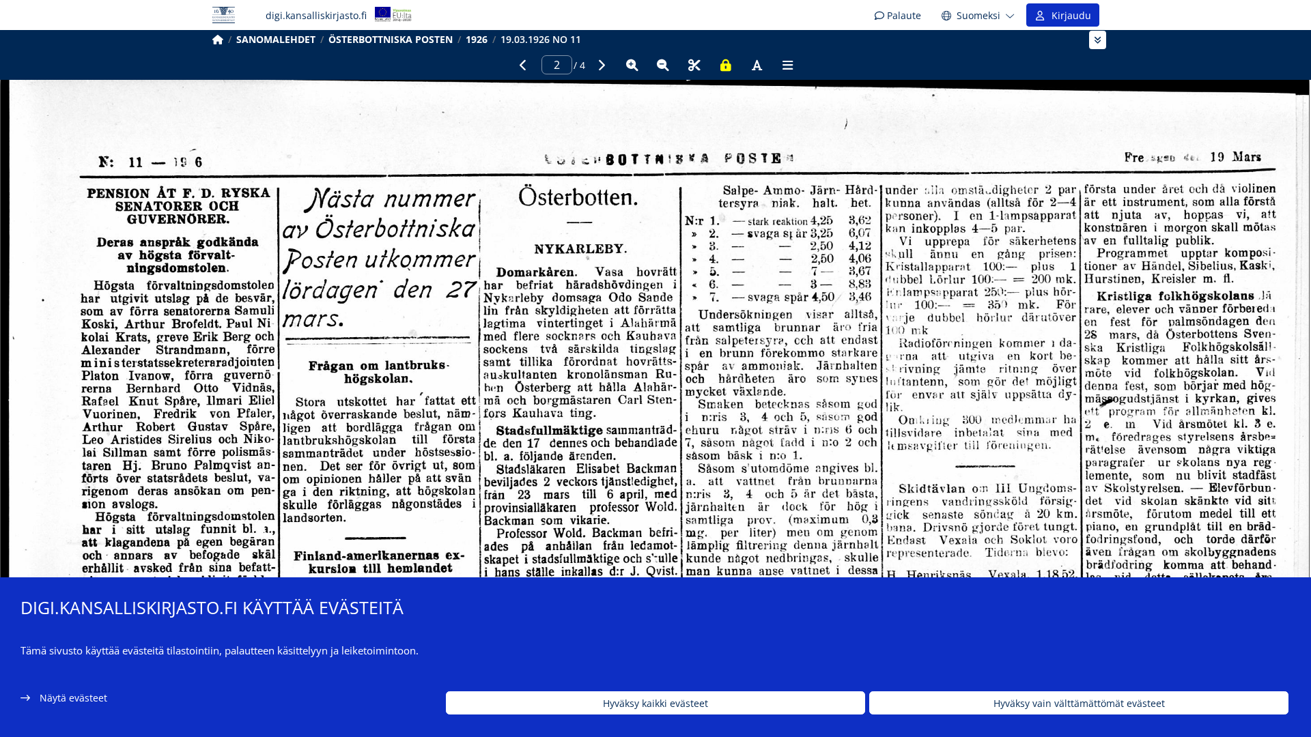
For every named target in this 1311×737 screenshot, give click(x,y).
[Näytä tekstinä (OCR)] (756, 64)
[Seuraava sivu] (601, 64)
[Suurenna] (632, 64)
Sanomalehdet (275, 39)
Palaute (902, 15)
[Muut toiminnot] (788, 64)
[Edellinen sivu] (523, 64)
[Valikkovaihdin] (1097, 40)
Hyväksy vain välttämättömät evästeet (1079, 703)
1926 (477, 39)
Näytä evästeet (73, 697)
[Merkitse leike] (694, 64)
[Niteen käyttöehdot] (725, 64)
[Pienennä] (663, 64)
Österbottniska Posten (390, 39)
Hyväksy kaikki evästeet (655, 703)
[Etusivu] (217, 39)
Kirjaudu (1068, 15)
